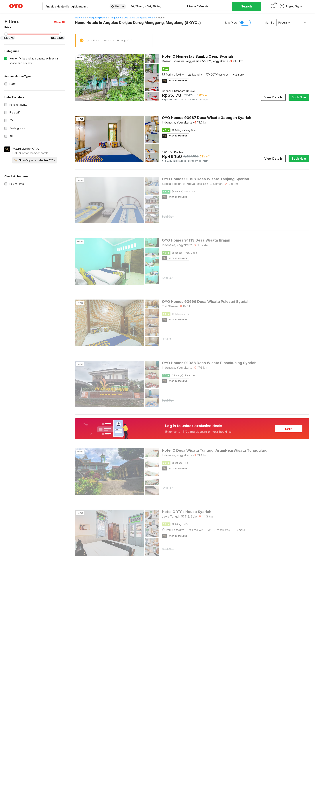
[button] (59, 22)
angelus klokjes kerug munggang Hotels (133, 17)
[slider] (6, 34)
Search (246, 6)
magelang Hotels (98, 17)
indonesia (80, 17)
